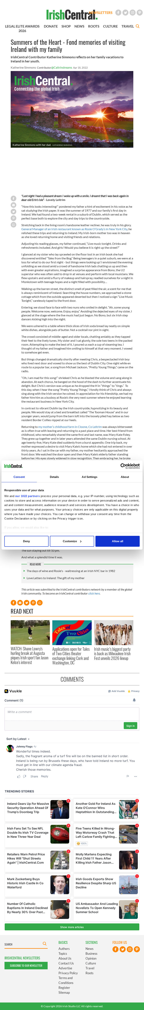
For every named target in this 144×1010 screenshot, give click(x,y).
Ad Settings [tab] (89, 476)
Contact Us (66, 963)
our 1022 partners (27, 496)
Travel (90, 968)
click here (94, 593)
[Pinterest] (140, 13)
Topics (62, 953)
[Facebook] (118, 13)
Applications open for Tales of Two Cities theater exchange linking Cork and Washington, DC (71, 656)
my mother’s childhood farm (56, 426)
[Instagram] (133, 13)
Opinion (91, 958)
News (89, 949)
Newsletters (100, 12)
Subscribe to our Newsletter (26, 965)
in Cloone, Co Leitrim (88, 426)
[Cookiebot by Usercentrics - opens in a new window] (123, 466)
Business (91, 953)
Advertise (65, 968)
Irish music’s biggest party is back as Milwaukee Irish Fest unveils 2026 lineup (112, 653)
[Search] (138, 26)
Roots (89, 973)
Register (64, 988)
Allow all (117, 541)
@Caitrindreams (61, 67)
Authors (64, 949)
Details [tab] (54, 476)
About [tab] (125, 476)
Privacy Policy (68, 973)
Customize (70, 541)
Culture (91, 963)
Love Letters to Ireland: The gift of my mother (56, 578)
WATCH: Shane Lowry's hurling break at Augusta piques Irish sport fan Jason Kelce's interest (29, 655)
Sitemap (64, 992)
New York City (118, 229)
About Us (64, 958)
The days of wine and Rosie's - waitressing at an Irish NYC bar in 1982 (71, 571)
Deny (26, 541)
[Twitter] (125, 13)
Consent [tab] (19, 476)
